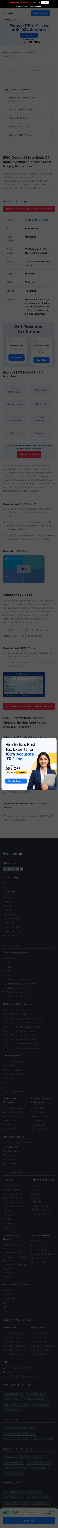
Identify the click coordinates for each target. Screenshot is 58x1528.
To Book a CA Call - (29, 6)
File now (44, 2)
